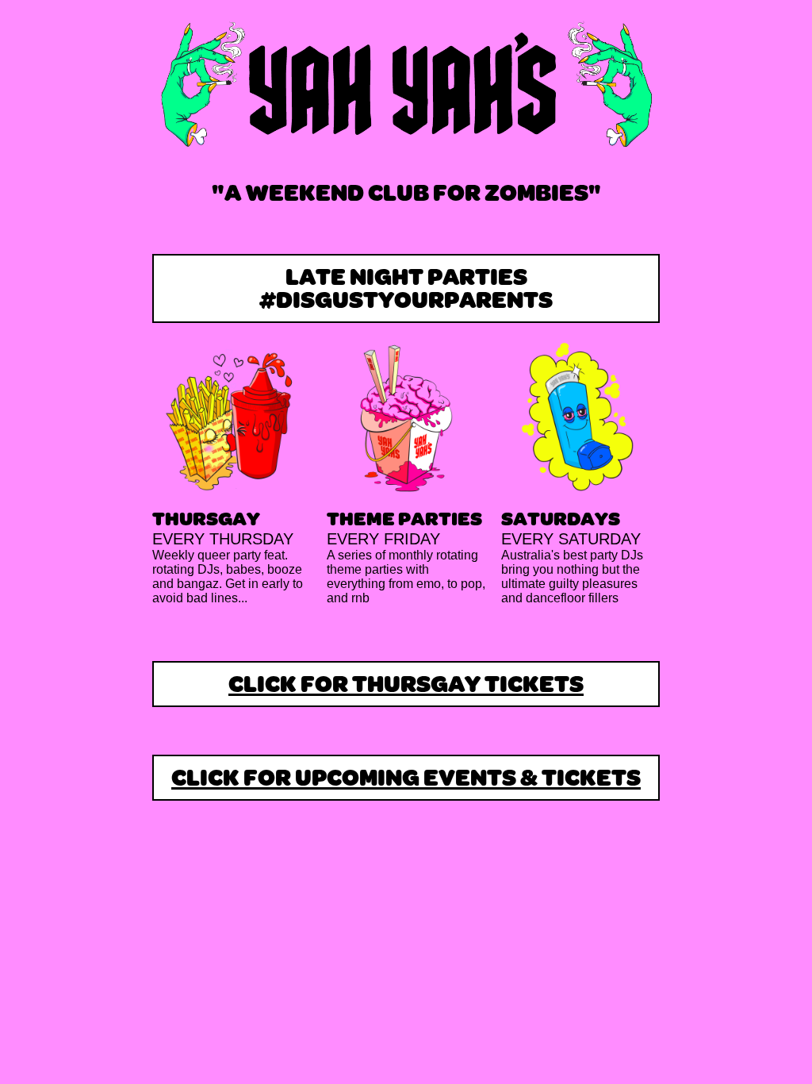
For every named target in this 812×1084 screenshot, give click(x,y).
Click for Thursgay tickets (406, 686)
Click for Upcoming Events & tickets (406, 779)
